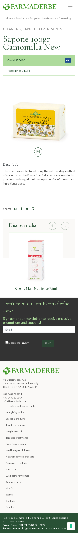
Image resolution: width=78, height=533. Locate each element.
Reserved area (13, 482)
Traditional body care (17, 425)
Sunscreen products (16, 462)
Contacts (10, 500)
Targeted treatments (43, 18)
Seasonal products (15, 418)
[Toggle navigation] (70, 6)
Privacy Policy (10, 524)
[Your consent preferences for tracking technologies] (71, 526)
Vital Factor (12, 488)
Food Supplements (16, 443)
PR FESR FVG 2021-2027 (32, 524)
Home (9, 18)
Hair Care (11, 469)
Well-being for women (18, 475)
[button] (54, 226)
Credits (10, 507)
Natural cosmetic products (20, 456)
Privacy (25, 342)
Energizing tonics (15, 412)
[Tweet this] (26, 208)
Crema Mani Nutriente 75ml (36, 288)
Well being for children (18, 450)
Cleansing (65, 18)
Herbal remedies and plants (20, 405)
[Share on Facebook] (14, 208)
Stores (9, 494)
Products (21, 18)
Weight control (14, 431)
